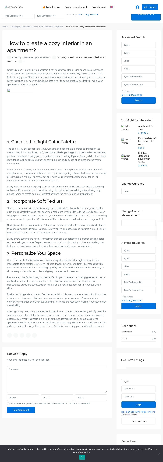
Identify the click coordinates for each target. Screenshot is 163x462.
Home (5, 27)
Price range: (72, 15)
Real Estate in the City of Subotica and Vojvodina (42, 27)
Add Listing (150, 7)
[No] (159, 453)
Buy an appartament (75, 7)
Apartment (126, 332)
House (124, 338)
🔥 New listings (51, 7)
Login (139, 404)
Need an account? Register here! (138, 412)
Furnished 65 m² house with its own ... (147, 141)
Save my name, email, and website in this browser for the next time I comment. (50, 403)
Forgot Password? (129, 415)
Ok (82, 457)
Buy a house (99, 7)
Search (138, 100)
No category (16, 27)
